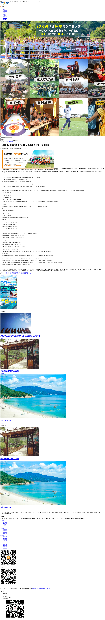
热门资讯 (2, 535)
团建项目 (5, 12)
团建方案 (5, 544)
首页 (4, 9)
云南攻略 (5, 539)
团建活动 (5, 532)
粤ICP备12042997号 (36, 588)
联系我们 (5, 19)
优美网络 (48, 588)
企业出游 (5, 15)
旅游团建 (5, 538)
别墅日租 (5, 525)
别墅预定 (5, 524)
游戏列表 (5, 529)
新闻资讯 (5, 18)
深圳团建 (2, 520)
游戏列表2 (5, 530)
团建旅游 (5, 548)
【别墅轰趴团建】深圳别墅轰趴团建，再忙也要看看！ (16, 272)
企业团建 (5, 11)
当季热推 (5, 10)
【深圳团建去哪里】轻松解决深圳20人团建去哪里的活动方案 (18, 273)
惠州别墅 (5, 536)
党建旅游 (5, 14)
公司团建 (5, 546)
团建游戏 (2, 528)
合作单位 (2, 542)
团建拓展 (5, 545)
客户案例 (5, 16)
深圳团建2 (5, 522)
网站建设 (43, 588)
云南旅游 (5, 540)
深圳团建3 (5, 523)
